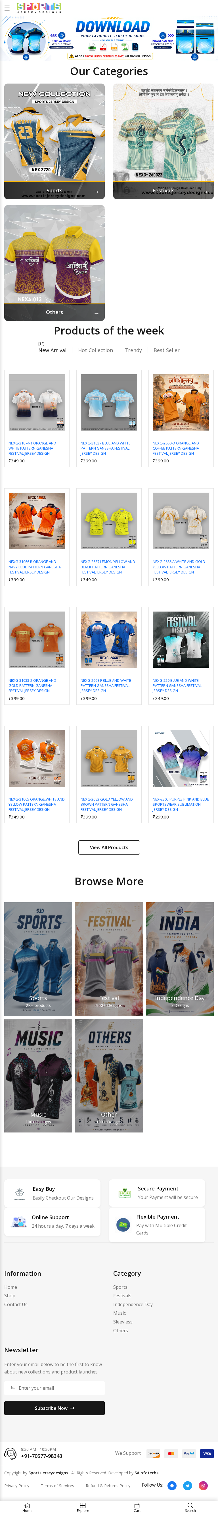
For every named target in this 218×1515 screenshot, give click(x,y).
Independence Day (180, 998)
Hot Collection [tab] (95, 350)
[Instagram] (203, 1485)
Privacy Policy (16, 1485)
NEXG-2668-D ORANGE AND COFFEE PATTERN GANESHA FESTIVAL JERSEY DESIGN (176, 448)
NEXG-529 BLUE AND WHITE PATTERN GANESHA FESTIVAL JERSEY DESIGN (177, 685)
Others (120, 1330)
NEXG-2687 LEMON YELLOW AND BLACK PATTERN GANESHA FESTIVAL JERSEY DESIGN (108, 566)
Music (38, 1114)
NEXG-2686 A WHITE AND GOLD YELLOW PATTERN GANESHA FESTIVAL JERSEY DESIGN (179, 566)
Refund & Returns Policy (108, 1485)
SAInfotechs (146, 1472)
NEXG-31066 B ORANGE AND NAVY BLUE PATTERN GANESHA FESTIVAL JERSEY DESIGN (35, 566)
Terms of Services (57, 1485)
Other (109, 1114)
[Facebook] (172, 1485)
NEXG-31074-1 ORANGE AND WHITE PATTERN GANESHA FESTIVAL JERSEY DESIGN (32, 448)
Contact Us (16, 1304)
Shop (9, 1295)
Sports (38, 998)
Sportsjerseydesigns (48, 1472)
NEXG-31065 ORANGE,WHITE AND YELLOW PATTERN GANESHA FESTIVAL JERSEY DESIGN (37, 804)
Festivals (122, 1295)
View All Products (109, 847)
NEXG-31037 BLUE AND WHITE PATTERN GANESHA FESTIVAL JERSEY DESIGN (106, 448)
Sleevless (123, 1322)
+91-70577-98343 (41, 1455)
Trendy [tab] (133, 350)
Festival (109, 998)
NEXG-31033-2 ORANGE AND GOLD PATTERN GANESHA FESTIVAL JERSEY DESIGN (32, 685)
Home (10, 1287)
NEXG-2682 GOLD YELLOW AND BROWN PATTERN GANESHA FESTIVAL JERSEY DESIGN (107, 804)
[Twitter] (187, 1485)
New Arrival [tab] (52, 350)
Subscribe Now (51, 1408)
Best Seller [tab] (167, 350)
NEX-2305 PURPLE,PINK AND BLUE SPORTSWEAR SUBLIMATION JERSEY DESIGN (181, 804)
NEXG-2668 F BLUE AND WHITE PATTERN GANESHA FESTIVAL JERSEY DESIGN (106, 685)
